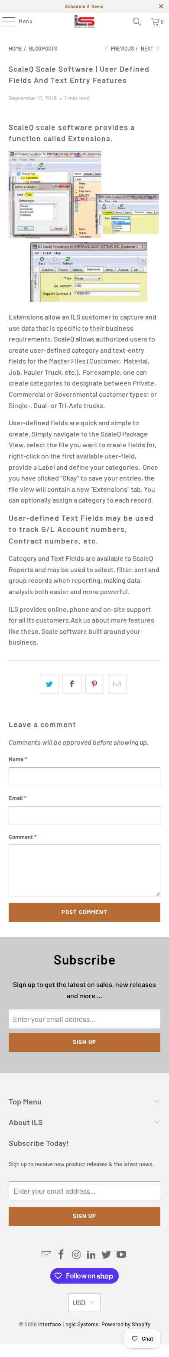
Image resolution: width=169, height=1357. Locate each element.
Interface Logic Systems (68, 1324)
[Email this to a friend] (117, 684)
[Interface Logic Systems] (84, 21)
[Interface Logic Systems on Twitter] (106, 1255)
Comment (22, 836)
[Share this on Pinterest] (94, 684)
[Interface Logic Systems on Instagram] (76, 1255)
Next (147, 48)
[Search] (137, 21)
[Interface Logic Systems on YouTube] (121, 1255)
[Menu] (4, 21)
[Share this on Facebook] (71, 684)
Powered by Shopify (125, 1324)
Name (18, 759)
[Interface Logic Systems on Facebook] (61, 1255)
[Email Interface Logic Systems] (46, 1255)
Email (17, 797)
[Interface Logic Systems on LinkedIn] (91, 1255)
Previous (122, 48)
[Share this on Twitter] (49, 684)
